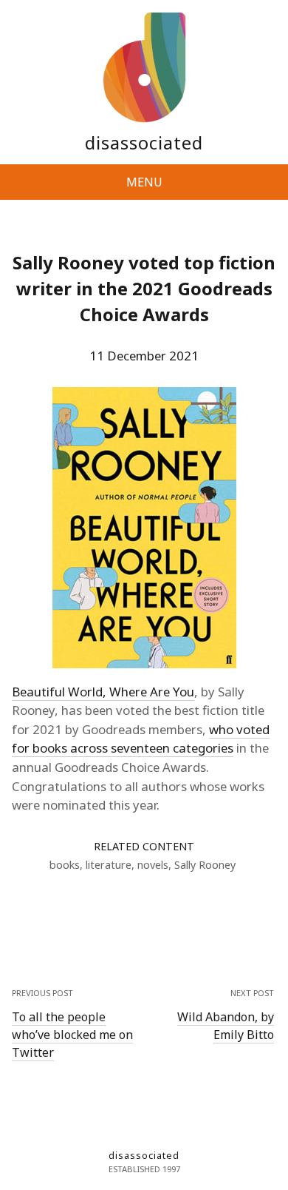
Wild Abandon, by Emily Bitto (225, 1026)
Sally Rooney (205, 865)
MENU (144, 182)
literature (108, 865)
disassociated (144, 142)
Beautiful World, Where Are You (103, 691)
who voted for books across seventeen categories (141, 739)
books (64, 865)
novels (152, 865)
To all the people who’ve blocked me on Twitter (72, 1034)
